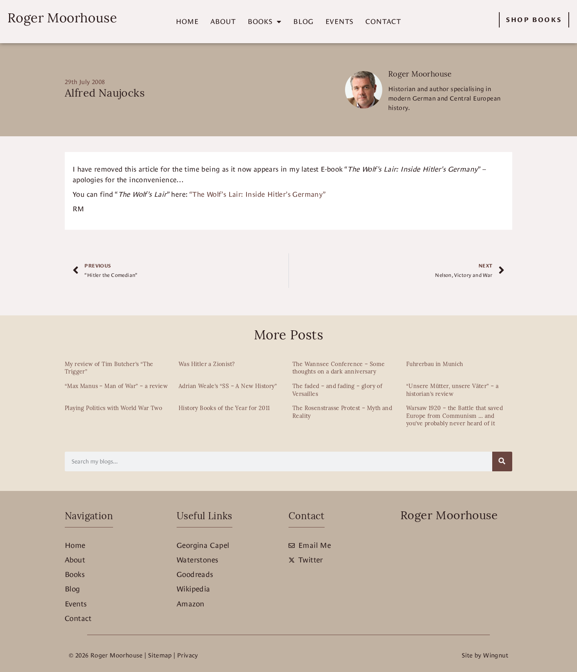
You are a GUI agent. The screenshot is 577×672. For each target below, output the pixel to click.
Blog (303, 21)
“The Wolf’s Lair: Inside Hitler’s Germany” (257, 194)
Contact (383, 21)
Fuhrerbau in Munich (434, 365)
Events (339, 21)
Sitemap (160, 655)
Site (467, 655)
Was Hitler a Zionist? (207, 365)
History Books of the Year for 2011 (224, 409)
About (223, 21)
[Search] (502, 461)
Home (187, 21)
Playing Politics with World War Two (113, 409)
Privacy (187, 655)
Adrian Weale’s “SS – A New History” (228, 387)
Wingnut (495, 655)
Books (260, 21)
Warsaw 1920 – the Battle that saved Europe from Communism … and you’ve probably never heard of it (454, 416)
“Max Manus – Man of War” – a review (116, 387)
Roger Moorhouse (62, 19)
